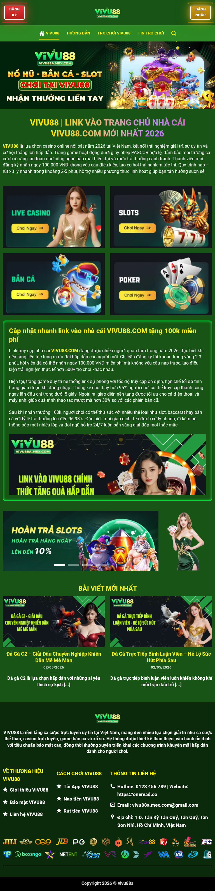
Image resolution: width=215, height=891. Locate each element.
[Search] (173, 33)
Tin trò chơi (151, 33)
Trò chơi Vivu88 (113, 33)
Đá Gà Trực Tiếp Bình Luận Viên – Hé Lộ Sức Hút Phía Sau (161, 657)
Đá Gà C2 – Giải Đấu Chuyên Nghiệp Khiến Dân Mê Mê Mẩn (53, 657)
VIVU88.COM (64, 350)
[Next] (148, 541)
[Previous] (13, 541)
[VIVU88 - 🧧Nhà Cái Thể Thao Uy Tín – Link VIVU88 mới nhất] (107, 12)
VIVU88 (53, 33)
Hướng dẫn (78, 33)
